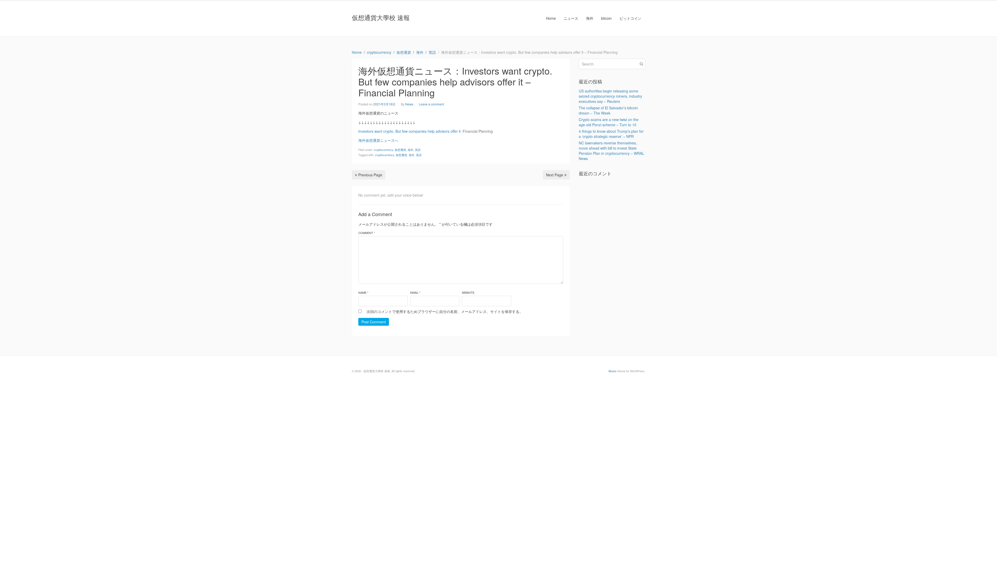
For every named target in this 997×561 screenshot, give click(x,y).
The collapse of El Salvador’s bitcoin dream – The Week (608, 110)
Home (551, 18)
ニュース (571, 18)
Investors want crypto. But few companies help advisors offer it (409, 131)
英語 (418, 150)
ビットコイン (630, 18)
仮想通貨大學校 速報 (381, 17)
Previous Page (370, 174)
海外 (589, 18)
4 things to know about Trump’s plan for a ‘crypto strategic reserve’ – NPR (611, 134)
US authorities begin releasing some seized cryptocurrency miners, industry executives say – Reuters (610, 96)
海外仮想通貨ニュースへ (378, 140)
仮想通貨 (400, 150)
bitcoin (606, 18)
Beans (613, 371)
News (409, 104)
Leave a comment (431, 104)
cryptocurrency (383, 150)
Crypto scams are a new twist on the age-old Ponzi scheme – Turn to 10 (608, 122)
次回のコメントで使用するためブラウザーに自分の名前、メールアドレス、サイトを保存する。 (445, 311)
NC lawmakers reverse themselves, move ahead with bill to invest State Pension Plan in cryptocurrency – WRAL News (611, 150)
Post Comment (373, 321)
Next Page (554, 174)
